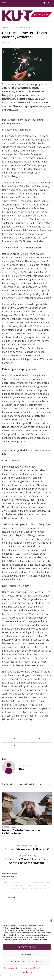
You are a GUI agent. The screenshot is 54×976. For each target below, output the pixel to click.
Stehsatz (6, 27)
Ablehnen (27, 954)
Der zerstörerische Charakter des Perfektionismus (21, 832)
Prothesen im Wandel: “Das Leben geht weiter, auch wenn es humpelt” (27, 859)
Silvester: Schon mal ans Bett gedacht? (27, 847)
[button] (50, 920)
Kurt (8, 42)
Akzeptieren (27, 947)
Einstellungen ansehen (27, 962)
